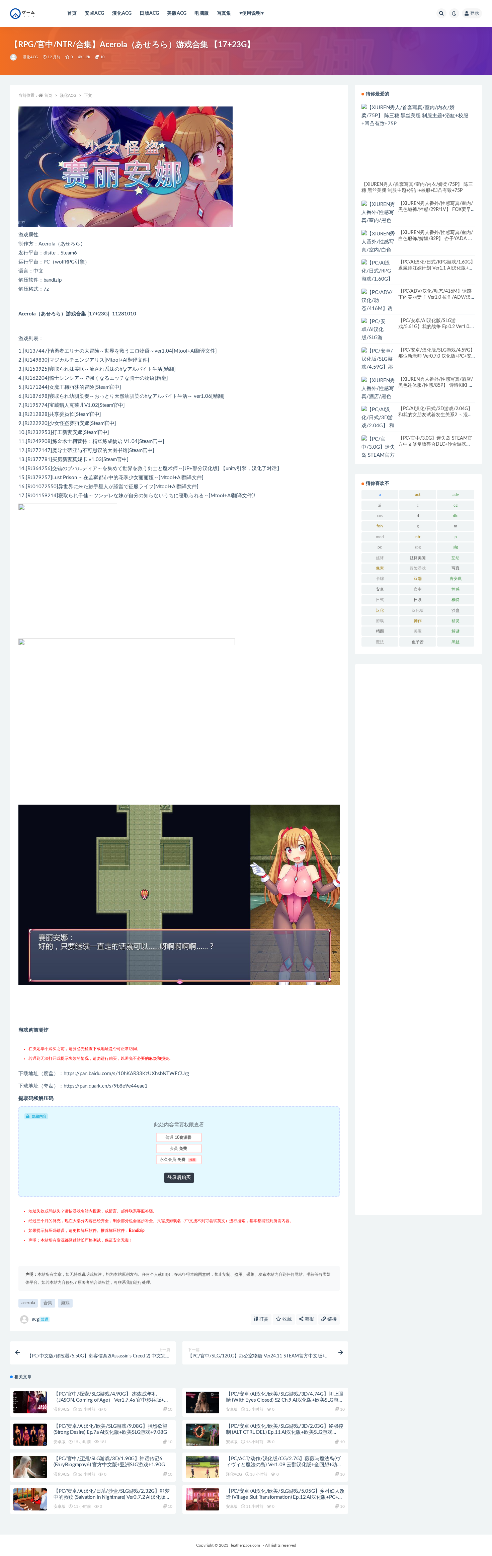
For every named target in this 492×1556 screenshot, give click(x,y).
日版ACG (149, 13)
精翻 (380, 631)
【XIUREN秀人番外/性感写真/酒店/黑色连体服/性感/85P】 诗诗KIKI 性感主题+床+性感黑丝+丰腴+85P (435, 385)
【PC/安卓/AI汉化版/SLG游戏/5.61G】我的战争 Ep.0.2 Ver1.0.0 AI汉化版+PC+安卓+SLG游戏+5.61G (435, 326)
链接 (331, 1319)
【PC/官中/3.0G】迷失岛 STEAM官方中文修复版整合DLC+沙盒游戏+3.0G (435, 444)
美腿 (418, 631)
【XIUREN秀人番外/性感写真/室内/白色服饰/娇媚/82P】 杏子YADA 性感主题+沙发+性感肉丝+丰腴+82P (435, 238)
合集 (48, 1303)
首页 (72, 13)
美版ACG (176, 13)
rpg (418, 547)
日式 (380, 600)
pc (380, 547)
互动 (456, 558)
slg (455, 547)
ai (379, 505)
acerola (28, 1303)
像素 (380, 568)
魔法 (380, 642)
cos (380, 516)
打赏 (263, 1319)
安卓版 (232, 1409)
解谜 (456, 631)
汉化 (380, 610)
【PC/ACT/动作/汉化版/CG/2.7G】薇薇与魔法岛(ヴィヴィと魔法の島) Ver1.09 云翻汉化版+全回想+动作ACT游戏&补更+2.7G (284, 1464)
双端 (418, 579)
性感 (456, 589)
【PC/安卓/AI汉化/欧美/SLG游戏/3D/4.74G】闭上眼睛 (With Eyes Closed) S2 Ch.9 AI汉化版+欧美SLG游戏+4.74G (284, 1400)
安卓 (380, 589)
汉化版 (418, 610)
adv (456, 495)
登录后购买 (179, 1177)
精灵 (456, 621)
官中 (418, 589)
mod (380, 537)
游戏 (65, 1303)
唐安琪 (455, 579)
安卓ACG (94, 13)
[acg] (14, 57)
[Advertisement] (418, 939)
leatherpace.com (245, 1545)
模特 (456, 600)
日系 (418, 600)
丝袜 (380, 558)
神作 (418, 621)
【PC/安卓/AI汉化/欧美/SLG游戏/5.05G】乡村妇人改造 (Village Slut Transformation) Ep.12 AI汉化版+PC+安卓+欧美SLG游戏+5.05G (285, 1497)
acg (40, 1319)
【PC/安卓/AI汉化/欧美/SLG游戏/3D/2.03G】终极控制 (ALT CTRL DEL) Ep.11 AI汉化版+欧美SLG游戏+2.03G (284, 1432)
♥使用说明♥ (251, 13)
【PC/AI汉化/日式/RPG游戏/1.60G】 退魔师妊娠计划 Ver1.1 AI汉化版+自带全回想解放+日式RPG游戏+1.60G (436, 268)
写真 (456, 568)
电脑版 (201, 13)
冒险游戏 (418, 568)
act (417, 495)
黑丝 (456, 642)
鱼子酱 (418, 642)
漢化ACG (122, 13)
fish (380, 526)
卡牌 (380, 579)
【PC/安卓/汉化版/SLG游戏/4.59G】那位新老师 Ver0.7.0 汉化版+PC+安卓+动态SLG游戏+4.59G (436, 356)
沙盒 (456, 610)
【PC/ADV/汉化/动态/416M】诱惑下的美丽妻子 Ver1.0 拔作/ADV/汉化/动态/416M (435, 297)
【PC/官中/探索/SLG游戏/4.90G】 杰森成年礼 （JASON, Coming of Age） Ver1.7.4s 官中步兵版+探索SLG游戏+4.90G (111, 1400)
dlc (455, 516)
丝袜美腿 (418, 558)
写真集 (224, 13)
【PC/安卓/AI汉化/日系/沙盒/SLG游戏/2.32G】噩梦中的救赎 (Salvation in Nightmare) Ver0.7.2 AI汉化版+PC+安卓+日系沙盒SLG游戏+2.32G (112, 1497)
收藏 (286, 1319)
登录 (474, 13)
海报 (308, 1319)
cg (456, 505)
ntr (417, 537)
